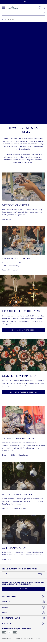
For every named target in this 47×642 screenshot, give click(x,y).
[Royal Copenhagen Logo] (12, 7)
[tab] (23, 596)
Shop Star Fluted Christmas (23, 392)
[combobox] (23, 13)
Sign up (23, 589)
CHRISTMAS (10, 19)
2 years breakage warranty (25, 2)
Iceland (7, 574)
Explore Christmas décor (23, 330)
